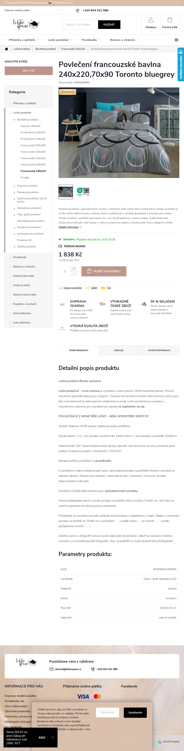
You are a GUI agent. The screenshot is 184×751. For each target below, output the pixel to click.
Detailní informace (69, 227)
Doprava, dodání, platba (17, 10)
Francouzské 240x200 (33, 164)
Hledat (109, 25)
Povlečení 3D (24, 240)
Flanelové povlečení (28, 192)
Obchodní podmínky (17, 711)
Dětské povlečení (26, 246)
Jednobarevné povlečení (30, 233)
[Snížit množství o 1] (74, 273)
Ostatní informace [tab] (159, 350)
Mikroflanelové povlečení (30, 221)
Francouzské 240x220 (33, 171)
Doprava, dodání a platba (20, 696)
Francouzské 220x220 (33, 158)
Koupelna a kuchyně (24, 304)
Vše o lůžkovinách (16, 706)
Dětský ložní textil (23, 276)
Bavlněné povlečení (27, 119)
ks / (29, 70)
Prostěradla (19, 257)
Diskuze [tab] (118, 350)
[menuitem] (24, 40)
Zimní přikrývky (22, 313)
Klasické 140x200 (30, 126)
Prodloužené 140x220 (33, 132)
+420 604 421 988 (106, 669)
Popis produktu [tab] (78, 350)
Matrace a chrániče (24, 266)
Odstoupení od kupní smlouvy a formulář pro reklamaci (30, 724)
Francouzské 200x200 (33, 145)
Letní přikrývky (21, 322)
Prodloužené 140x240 (33, 139)
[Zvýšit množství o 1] (74, 268)
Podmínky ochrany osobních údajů (27, 716)
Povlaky (25, 177)
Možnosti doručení (74, 246)
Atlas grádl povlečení (28, 214)
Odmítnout (107, 712)
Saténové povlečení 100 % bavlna (32, 200)
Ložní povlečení (22, 112)
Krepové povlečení (27, 185)
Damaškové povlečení (29, 208)
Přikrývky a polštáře (24, 103)
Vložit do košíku (106, 271)
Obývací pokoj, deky (24, 294)
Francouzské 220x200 (33, 152)
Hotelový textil (21, 285)
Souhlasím (135, 713)
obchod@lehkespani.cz (68, 669)
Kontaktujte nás (14, 701)
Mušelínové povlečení (29, 227)
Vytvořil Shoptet (171, 741)
